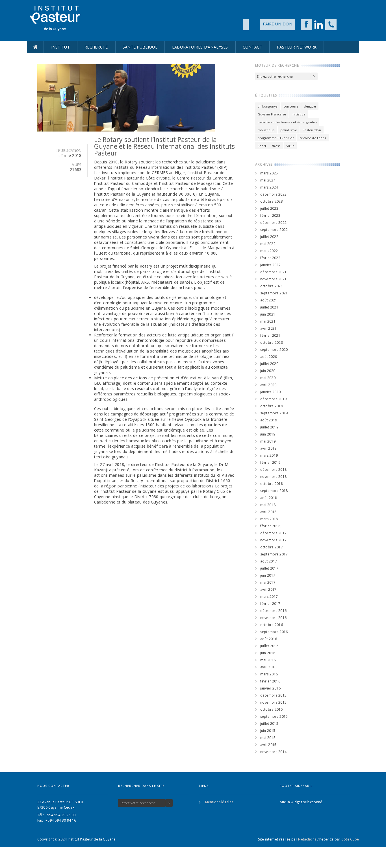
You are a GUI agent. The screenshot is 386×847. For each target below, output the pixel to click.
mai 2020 (268, 377)
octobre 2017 (271, 547)
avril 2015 (268, 744)
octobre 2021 (271, 286)
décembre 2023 (273, 194)
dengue (310, 106)
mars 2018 (269, 518)
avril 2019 (268, 448)
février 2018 (270, 526)
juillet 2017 (269, 568)
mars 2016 (269, 674)
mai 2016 (268, 660)
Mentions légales (219, 802)
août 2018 (268, 497)
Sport (262, 146)
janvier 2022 (270, 264)
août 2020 (268, 356)
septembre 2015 (274, 716)
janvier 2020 (270, 391)
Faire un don (277, 24)
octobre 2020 (271, 342)
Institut (60, 47)
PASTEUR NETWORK (297, 47)
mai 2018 (268, 504)
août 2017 (268, 561)
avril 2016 (268, 667)
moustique (266, 130)
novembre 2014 (273, 751)
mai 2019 (268, 441)
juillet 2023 (269, 208)
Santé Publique (140, 47)
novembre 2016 (273, 617)
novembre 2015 (273, 702)
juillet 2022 (269, 236)
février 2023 (270, 215)
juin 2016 (268, 653)
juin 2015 (268, 730)
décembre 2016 (273, 610)
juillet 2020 (269, 363)
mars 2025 (269, 173)
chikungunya (268, 106)
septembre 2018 (274, 490)
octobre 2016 (271, 624)
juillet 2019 (269, 427)
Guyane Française (272, 114)
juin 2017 (268, 575)
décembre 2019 (273, 399)
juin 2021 (268, 314)
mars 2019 (269, 455)
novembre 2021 (273, 279)
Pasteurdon (312, 130)
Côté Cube (350, 839)
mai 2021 (268, 321)
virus (290, 146)
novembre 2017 (273, 540)
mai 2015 (268, 737)
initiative (298, 114)
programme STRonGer (276, 138)
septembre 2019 (274, 413)
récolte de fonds (313, 138)
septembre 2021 (274, 293)
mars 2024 (269, 187)
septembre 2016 (274, 631)
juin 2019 (268, 434)
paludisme (288, 130)
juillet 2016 (269, 646)
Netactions (307, 839)
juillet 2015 (269, 723)
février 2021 (270, 335)
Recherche (96, 47)
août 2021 (268, 300)
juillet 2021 (269, 307)
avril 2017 (268, 589)
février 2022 (270, 257)
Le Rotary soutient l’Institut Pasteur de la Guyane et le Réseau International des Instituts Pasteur (164, 146)
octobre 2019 (271, 406)
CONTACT (252, 47)
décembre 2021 (273, 272)
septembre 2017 (274, 554)
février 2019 (270, 462)
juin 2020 (268, 370)
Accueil (35, 47)
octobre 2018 (271, 483)
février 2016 (270, 681)
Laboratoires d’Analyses (200, 47)
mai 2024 (268, 180)
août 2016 (268, 638)
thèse (276, 146)
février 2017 (270, 603)
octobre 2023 (271, 201)
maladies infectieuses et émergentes (287, 122)
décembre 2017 (273, 533)
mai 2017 (268, 582)
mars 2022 (269, 250)
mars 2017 (269, 596)
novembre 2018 (273, 476)
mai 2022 (268, 243)
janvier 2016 (270, 688)
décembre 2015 (273, 695)
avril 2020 (268, 384)
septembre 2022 (274, 229)
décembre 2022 (273, 222)
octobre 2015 (271, 709)
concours (290, 106)
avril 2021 (268, 328)
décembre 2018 (273, 469)
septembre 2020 (274, 349)
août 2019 (268, 420)
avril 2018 (268, 511)
